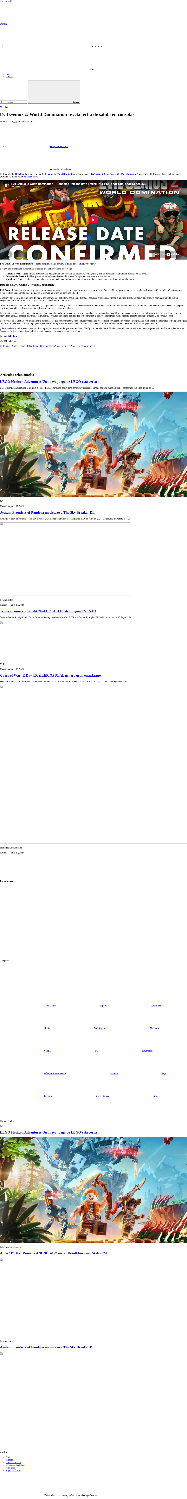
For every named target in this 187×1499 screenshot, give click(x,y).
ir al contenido (6, 1)
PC (62, 263)
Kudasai (9, 1460)
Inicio (8, 74)
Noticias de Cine (13, 1462)
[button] (53, 46)
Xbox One (142, 174)
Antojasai (10, 1467)
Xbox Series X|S (112, 174)
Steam (78, 263)
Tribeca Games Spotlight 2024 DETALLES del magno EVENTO (48, 611)
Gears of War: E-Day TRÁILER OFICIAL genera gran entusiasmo (50, 675)
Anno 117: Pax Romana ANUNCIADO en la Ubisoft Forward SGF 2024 (53, 1253)
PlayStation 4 (127, 174)
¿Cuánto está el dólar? (16, 1465)
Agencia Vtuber (13, 1470)
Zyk (15, 121)
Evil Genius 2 (6, 346)
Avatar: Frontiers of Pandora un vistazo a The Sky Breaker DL (47, 512)
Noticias (9, 76)
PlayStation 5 (96, 174)
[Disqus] (93, 922)
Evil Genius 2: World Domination (58, 174)
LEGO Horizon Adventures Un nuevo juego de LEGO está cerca (48, 382)
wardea (3, 24)
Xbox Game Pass (28, 176)
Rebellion (20, 174)
